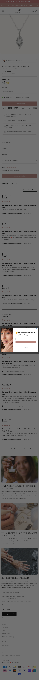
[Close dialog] (37, 329)
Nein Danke (26, 347)
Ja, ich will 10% (25, 342)
